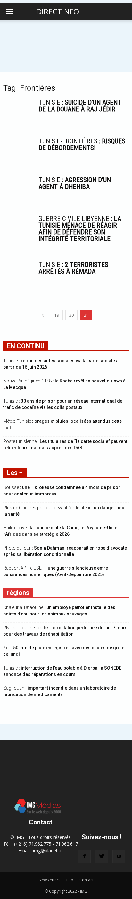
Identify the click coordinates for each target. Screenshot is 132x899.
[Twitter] (101, 856)
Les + (15, 473)
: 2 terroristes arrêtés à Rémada (73, 268)
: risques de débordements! (81, 144)
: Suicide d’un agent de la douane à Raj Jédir (79, 106)
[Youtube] (118, 856)
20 (71, 315)
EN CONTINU (26, 346)
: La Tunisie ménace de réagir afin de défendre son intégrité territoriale (79, 229)
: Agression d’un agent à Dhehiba (74, 183)
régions (18, 593)
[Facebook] (84, 856)
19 (56, 315)
